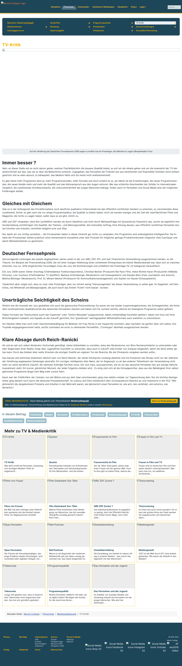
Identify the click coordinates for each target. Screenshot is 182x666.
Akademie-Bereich (79, 405)
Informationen (41, 637)
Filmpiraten (98, 30)
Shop (133, 7)
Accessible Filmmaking (146, 30)
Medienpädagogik (118, 414)
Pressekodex (99, 26)
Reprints (70, 642)
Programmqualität (101, 23)
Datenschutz (56, 650)
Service (54, 637)
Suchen (54, 639)
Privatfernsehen (80, 414)
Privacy (6, 637)
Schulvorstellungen (145, 26)
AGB (36, 639)
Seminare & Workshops (103, 7)
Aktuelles (55, 7)
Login (142, 7)
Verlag (6, 650)
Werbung (54, 26)
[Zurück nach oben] (178, 662)
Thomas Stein (151, 414)
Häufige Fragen (57, 642)
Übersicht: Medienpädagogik (20, 23)
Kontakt (38, 642)
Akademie (122, 7)
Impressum (39, 646)
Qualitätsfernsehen (13, 421)
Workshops (107, 405)
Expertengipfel (57, 30)
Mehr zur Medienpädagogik (164, 401)
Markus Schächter (36, 421)
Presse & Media (73, 637)
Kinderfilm (55, 23)
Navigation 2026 (57, 646)
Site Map (23, 637)
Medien (49, 414)
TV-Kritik (140, 23)
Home (37, 650)
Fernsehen (62, 414)
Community (83, 7)
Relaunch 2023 (57, 644)
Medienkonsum (14, 26)
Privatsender (98, 414)
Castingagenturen (15, 30)
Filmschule (69, 7)
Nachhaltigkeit (40, 644)
